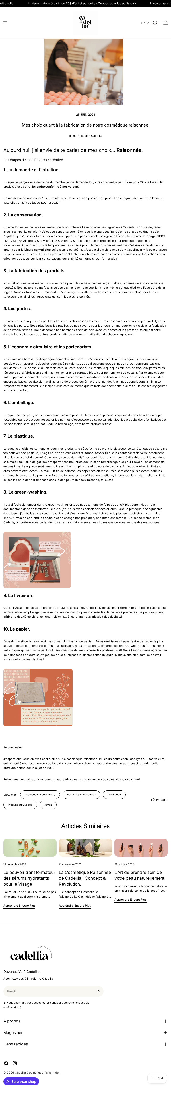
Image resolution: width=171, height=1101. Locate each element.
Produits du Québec (20, 804)
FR (143, 23)
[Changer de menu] (5, 22)
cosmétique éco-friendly (40, 794)
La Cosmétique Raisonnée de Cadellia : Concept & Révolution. (85, 878)
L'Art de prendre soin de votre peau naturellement (139, 875)
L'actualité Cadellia (89, 135)
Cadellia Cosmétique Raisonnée (37, 1072)
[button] (85, 560)
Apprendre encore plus (19, 905)
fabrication (114, 794)
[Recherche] (155, 22)
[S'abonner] (98, 991)
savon (48, 804)
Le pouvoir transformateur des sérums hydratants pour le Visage (29, 878)
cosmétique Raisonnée (81, 794)
